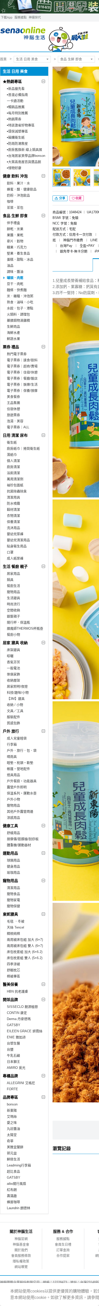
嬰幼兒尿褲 (15, 534)
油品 (10, 265)
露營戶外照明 (17, 787)
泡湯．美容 (15, 421)
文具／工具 (15, 711)
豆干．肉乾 (15, 284)
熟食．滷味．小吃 (20, 302)
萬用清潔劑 (15, 479)
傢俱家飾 (13, 674)
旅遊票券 (13, 415)
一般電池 (13, 668)
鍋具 (10, 580)
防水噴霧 (13, 503)
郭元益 (12, 1153)
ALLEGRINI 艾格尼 (21, 1083)
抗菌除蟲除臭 (17, 491)
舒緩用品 (13, 833)
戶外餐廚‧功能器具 (22, 781)
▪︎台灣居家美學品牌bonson (26, 156)
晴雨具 (12, 756)
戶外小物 (13, 799)
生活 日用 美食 (27, 59)
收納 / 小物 (15, 705)
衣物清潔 (13, 516)
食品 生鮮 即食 (71, 59)
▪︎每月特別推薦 (17, 113)
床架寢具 (13, 650)
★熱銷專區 (12, 81)
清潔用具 (13, 497)
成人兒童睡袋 (17, 738)
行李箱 (12, 744)
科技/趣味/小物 (18, 692)
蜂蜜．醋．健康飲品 (22, 189)
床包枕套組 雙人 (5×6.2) (24, 958)
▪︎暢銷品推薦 (16, 107)
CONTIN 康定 (17, 1013)
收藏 (78, 198)
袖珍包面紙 (15, 485)
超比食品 (13, 1171)
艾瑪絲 (12, 1116)
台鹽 (10, 1049)
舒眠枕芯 (13, 970)
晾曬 (10, 656)
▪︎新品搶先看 (16, 88)
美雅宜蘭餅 (15, 1147)
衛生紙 (12, 442)
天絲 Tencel (15, 927)
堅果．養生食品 (18, 253)
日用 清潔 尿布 (15, 435)
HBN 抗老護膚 (17, 991)
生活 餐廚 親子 (15, 566)
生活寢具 (13, 598)
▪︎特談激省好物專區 (21, 125)
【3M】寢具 (16, 699)
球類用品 (13, 860)
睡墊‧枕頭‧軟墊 (20, 763)
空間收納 (13, 610)
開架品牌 (10, 999)
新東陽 (12, 1110)
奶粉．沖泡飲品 (18, 195)
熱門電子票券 (17, 354)
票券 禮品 (11, 347)
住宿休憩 (13, 409)
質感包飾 (13, 723)
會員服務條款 (21, 1255)
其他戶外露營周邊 (20, 811)
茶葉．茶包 (15, 207)
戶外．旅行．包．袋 (22, 750)
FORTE (12, 1089)
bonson (12, 1104)
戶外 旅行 (11, 731)
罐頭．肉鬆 (15, 278)
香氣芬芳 (13, 662)
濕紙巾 (12, 455)
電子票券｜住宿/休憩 (22, 372)
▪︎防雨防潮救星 (17, 143)
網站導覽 (21, 1267)
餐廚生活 (13, 586)
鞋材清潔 (13, 509)
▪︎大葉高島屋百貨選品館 (24, 162)
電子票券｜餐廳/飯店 (22, 378)
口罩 (10, 552)
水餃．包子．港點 (20, 308)
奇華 (10, 1141)
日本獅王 (13, 1062)
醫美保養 (10, 984)
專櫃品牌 (10, 1076)
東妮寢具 (10, 914)
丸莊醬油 (13, 1129)
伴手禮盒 (13, 223)
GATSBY (13, 1025)
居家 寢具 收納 (15, 643)
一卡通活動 (15, 101)
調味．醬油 (15, 272)
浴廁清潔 (13, 473)
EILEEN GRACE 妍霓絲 (24, 1031)
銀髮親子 (13, 616)
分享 (61, 198)
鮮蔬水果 (13, 339)
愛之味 (12, 1123)
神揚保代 (35, 17)
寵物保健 (13, 906)
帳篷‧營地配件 (18, 769)
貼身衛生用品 (17, 546)
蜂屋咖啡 (13, 1202)
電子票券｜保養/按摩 (22, 390)
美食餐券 (13, 397)
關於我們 (21, 1250)
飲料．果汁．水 (18, 183)
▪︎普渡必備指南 (17, 95)
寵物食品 (13, 894)
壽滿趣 (12, 1196)
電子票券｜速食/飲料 (22, 360)
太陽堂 (12, 1135)
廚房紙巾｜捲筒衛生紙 (23, 448)
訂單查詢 (63, 1250)
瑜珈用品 (13, 872)
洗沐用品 (13, 528)
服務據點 (20, 17)
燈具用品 (13, 775)
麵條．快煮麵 (17, 290)
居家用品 (13, 573)
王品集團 (13, 403)
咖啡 (10, 201)
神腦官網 (21, 1239)
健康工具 (10, 826)
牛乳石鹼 (13, 1055)
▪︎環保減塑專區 (17, 131)
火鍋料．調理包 (18, 314)
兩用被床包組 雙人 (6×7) (25, 946)
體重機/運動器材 (19, 845)
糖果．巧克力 (17, 247)
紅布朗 (12, 1190)
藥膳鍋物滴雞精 (18, 320)
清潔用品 (13, 888)
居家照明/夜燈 (17, 686)
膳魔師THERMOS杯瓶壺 (25, 628)
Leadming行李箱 (19, 1165)
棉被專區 (13, 976)
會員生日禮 (63, 1244)
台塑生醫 (13, 1043)
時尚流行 (13, 604)
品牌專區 (10, 1097)
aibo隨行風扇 (16, 1184)
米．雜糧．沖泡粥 (20, 296)
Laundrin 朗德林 (18, 1208)
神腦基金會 (21, 1244)
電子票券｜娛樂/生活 (22, 384)
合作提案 (63, 1255)
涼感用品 (13, 817)
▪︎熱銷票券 (14, 119)
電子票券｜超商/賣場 (22, 366)
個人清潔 (13, 461)
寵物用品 (13, 592)
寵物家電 (13, 900)
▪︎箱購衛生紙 (16, 137)
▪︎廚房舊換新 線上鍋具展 (24, 149)
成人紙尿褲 (15, 558)
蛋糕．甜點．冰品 (20, 259)
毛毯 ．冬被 (15, 921)
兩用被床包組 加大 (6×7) (25, 939)
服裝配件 (13, 717)
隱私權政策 (21, 1261)
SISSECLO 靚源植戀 (22, 1007)
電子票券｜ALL (18, 427)
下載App (6, 17)
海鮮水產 (13, 333)
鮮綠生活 (13, 1159)
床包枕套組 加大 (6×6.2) (24, 952)
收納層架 (13, 680)
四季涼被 (13, 964)
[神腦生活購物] (44, 37)
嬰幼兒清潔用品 (18, 540)
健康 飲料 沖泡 (15, 176)
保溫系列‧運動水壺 (22, 793)
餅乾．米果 (15, 229)
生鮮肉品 (13, 326)
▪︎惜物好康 (14, 168)
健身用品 (13, 866)
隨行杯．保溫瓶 (18, 622)
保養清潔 (13, 522)
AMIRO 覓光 (16, 1068)
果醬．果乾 (15, 235)
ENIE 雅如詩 (16, 1037)
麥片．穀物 (15, 241)
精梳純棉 (13, 933)
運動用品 (10, 853)
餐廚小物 (13, 634)
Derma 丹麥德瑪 (19, 1019)
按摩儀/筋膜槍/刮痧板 (23, 839)
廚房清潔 (13, 467)
